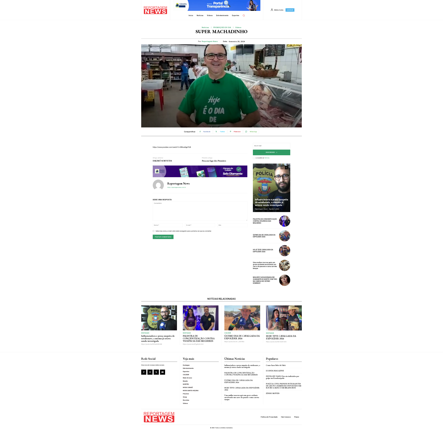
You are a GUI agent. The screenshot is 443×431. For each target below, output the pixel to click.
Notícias (205, 27)
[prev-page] (282, 167)
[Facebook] (143, 372)
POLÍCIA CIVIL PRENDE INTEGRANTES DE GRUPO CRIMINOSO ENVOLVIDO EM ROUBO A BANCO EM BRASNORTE (283, 386)
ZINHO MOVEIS (272, 393)
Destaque (145, 333)
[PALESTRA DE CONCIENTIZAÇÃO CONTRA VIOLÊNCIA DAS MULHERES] (284, 221)
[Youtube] (162, 372)
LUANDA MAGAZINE (275, 370)
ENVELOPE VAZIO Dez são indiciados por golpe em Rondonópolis (282, 377)
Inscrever (270, 152)
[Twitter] (156, 372)
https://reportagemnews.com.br (176, 187)
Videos (238, 27)
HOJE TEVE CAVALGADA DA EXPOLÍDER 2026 (263, 251)
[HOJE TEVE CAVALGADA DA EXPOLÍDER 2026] (284, 250)
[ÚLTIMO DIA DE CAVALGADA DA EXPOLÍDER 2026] (284, 235)
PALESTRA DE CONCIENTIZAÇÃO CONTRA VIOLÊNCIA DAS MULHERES (265, 221)
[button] (244, 15)
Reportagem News (210, 41)
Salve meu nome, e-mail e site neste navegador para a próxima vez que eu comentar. (183, 231)
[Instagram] (150, 372)
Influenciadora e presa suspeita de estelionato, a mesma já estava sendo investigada (271, 202)
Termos (267, 158)
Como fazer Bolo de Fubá (276, 365)
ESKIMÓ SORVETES (162, 161)
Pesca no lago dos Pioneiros (214, 161)
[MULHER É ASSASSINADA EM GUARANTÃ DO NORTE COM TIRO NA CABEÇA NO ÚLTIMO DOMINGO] (284, 280)
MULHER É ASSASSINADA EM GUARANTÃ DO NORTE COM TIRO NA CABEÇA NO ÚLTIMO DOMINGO (265, 280)
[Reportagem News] (158, 185)
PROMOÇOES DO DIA (222, 27)
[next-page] (286, 167)
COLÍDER (227, 333)
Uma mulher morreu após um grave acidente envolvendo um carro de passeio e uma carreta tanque (265, 265)
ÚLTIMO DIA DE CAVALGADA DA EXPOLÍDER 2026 (264, 236)
